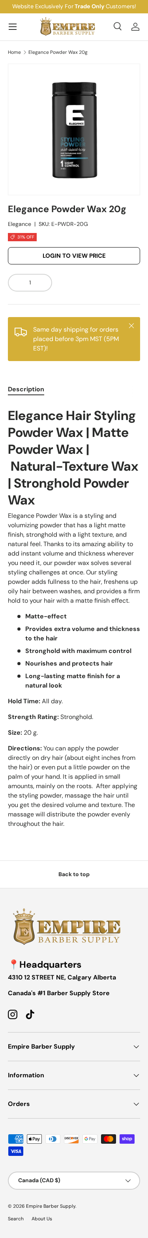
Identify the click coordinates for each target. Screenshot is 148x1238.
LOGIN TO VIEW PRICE (74, 256)
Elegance (19, 223)
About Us (42, 1219)
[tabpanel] (74, 616)
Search (16, 1219)
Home (14, 52)
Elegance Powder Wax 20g (58, 52)
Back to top (74, 874)
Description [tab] (26, 389)
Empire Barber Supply (50, 1206)
